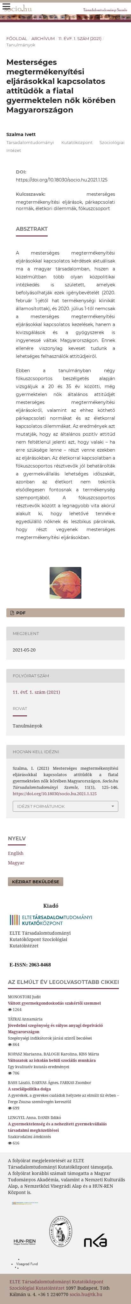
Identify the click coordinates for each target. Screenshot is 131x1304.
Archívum (43, 38)
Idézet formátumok (41, 806)
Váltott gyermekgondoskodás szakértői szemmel (54, 1003)
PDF (20, 612)
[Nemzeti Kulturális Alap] (97, 1249)
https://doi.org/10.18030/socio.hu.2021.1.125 (61, 180)
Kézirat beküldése (35, 881)
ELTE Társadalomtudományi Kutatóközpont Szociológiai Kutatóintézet (56, 1285)
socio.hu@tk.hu (86, 1294)
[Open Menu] (6, 6)
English (16, 853)
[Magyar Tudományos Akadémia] (43, 1249)
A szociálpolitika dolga (29, 1089)
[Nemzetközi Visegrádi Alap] (26, 1270)
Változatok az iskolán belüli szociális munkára (52, 1060)
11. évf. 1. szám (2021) (80, 38)
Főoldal (16, 38)
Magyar (16, 863)
